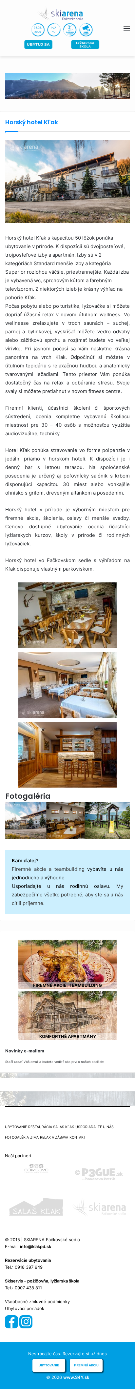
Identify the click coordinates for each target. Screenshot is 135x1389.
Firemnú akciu (86, 1365)
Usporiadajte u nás (94, 1127)
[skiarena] (62, 13)
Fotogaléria (17, 1137)
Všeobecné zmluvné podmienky (37, 1301)
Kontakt (77, 1137)
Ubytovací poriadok (24, 1308)
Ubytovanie (16, 1127)
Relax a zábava (54, 1137)
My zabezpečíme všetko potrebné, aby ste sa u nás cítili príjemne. (67, 894)
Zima (34, 1137)
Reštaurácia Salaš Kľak (51, 1127)
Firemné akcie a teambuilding (48, 869)
